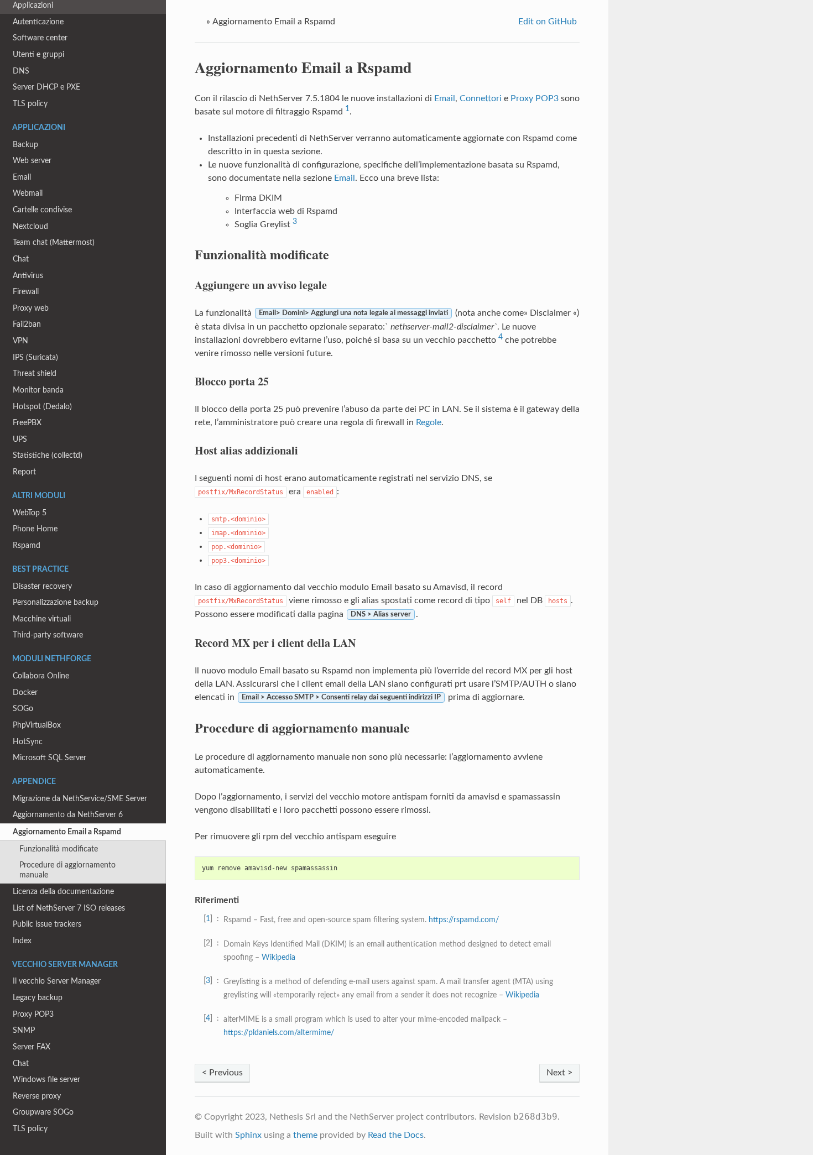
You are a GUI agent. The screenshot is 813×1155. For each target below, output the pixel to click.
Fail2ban (27, 324)
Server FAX (31, 1047)
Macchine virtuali (42, 619)
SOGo (23, 708)
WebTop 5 (29, 513)
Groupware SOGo (43, 1112)
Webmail (28, 193)
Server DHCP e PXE (46, 87)
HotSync (28, 742)
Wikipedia (278, 957)
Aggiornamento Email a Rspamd (67, 832)
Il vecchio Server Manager (57, 981)
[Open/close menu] (6, 832)
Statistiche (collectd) (47, 455)
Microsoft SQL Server (49, 758)
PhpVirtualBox (37, 725)
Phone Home (35, 529)
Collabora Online (41, 676)
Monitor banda (38, 390)
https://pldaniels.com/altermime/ (278, 1032)
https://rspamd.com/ (464, 920)
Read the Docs (396, 1135)
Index (22, 941)
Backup (25, 144)
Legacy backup (37, 998)
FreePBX (27, 423)
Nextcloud (30, 226)
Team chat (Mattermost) (54, 242)
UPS (20, 439)
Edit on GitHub (546, 21)
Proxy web (31, 308)
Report (24, 472)
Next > (559, 1072)
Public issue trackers (47, 924)
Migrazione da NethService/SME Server (80, 799)
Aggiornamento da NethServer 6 (68, 815)
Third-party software (48, 635)
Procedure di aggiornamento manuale (67, 870)
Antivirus (28, 275)
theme (305, 1135)
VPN (20, 341)
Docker (25, 692)
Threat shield (34, 373)
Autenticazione (38, 22)
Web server (32, 160)
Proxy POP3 (33, 1014)
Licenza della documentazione (63, 891)
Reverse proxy (37, 1096)
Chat (21, 259)
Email (22, 177)
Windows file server (46, 1079)
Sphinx (248, 1135)
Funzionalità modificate (58, 849)
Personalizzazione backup (55, 602)
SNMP (24, 1030)
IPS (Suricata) (35, 357)
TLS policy (30, 104)
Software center (40, 38)
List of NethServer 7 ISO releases (69, 908)
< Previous (222, 1072)
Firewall (26, 292)
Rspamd (26, 545)
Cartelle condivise (42, 210)
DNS (21, 71)
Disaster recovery (42, 586)
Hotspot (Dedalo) (42, 407)
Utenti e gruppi (38, 54)
